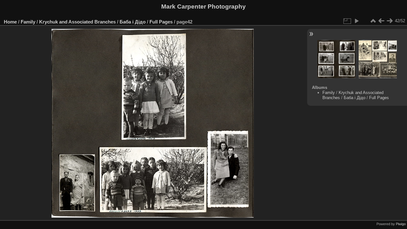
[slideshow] (356, 21)
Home (10, 21)
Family (28, 21)
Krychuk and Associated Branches (77, 21)
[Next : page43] (389, 21)
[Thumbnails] (373, 21)
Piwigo (401, 224)
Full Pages (161, 21)
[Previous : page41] (381, 21)
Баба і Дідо (133, 21)
